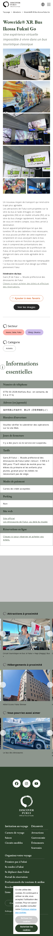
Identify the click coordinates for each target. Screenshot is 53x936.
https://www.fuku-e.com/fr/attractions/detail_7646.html (26, 638)
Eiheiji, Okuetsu (34, 332)
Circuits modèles (14, 842)
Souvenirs (36, 847)
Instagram (26, 784)
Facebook (17, 784)
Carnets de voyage (14, 832)
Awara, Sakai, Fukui (13, 332)
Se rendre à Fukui (14, 866)
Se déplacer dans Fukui (17, 871)
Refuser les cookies (26, 920)
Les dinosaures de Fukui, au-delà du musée (25, 521)
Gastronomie (38, 837)
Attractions (17, 12)
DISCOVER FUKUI (11, 4)
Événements (37, 842)
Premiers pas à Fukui (16, 861)
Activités (9, 348)
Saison (8, 837)
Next (50, 634)
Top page (6, 12)
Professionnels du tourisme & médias (24, 882)
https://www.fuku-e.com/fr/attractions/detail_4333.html (26, 688)
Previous (3, 634)
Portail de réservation (16, 877)
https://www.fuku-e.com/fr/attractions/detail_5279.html (26, 736)
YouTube (36, 784)
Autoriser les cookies (26, 928)
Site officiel (9, 518)
